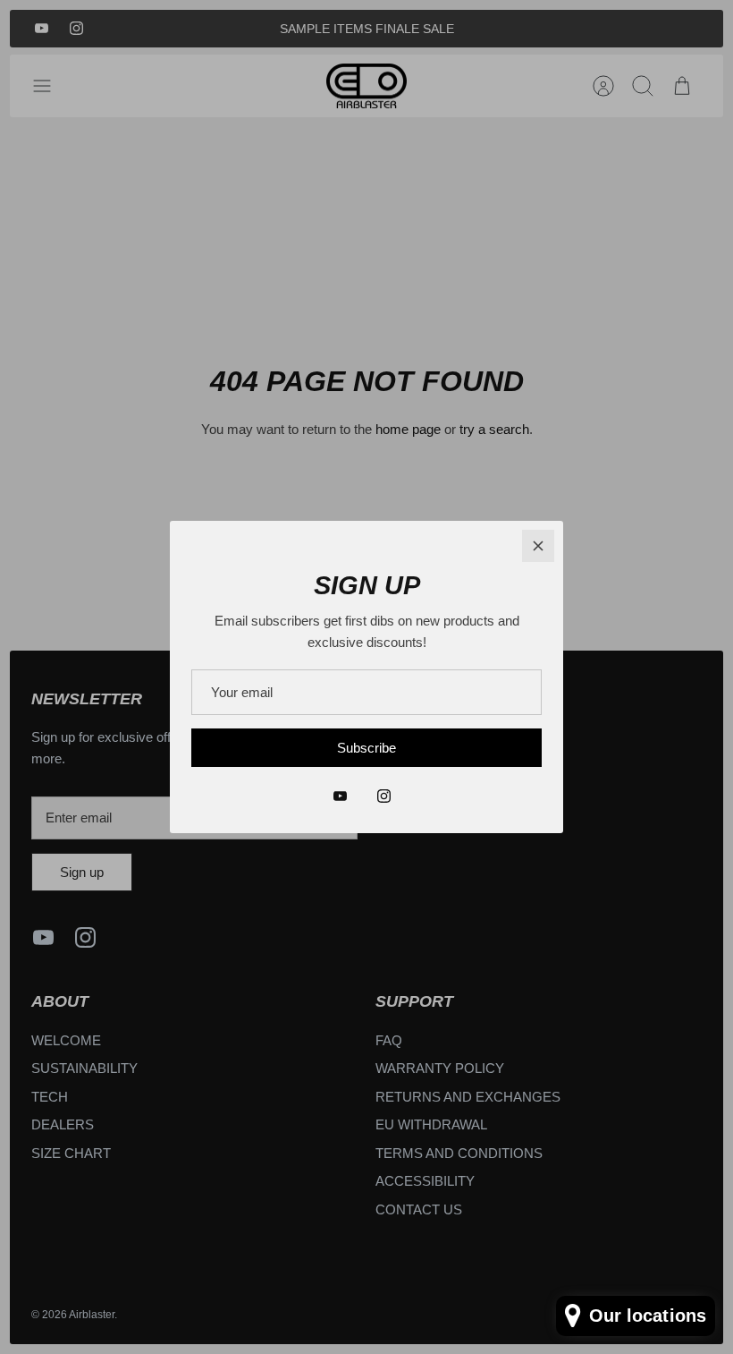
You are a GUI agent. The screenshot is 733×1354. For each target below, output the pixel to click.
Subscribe (366, 747)
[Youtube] (340, 796)
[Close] (538, 546)
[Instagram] (383, 796)
